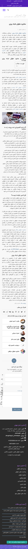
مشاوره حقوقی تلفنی (20, 77)
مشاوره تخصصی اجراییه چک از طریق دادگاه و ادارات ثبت (15, 511)
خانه (21, 16)
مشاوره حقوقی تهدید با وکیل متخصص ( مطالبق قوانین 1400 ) (14, 533)
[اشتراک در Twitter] (21, 312)
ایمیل (2, 379)
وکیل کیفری (23, 484)
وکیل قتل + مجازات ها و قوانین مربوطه (18, 521)
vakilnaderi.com (14, 444)
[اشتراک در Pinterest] (15, 312)
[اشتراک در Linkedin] (12, 312)
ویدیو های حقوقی (21, 469)
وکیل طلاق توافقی (21, 491)
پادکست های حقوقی (20, 472)
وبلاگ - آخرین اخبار (21, 15)
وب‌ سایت (2, 384)
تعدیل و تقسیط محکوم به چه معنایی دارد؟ (17, 508)
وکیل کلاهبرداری (22, 481)
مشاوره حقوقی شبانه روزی (17, 24)
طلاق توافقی (23, 478)
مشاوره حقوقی (16, 16)
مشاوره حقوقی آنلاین (17, 109)
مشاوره (18, 303)
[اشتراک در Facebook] (24, 312)
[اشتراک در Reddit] (6, 312)
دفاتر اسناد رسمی (15, 3)
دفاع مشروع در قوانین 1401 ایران (19, 515)
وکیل (16, 303)
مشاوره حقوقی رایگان (20, 230)
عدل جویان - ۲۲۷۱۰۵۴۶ (17, 546)
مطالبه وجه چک (22, 537)
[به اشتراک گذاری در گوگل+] (18, 312)
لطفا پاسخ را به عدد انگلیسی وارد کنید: (1, 394)
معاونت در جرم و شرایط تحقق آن (19, 530)
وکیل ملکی (23, 487)
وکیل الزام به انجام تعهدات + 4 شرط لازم (17, 527)
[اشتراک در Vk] (9, 312)
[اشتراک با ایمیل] (3, 312)
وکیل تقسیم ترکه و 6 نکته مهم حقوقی (18, 518)
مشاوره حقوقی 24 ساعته (19, 88)
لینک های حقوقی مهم (20, 494)
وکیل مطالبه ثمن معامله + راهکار (19, 524)
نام (2, 375)
